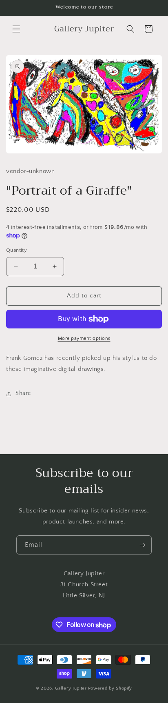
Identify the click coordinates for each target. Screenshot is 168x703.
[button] (16, 29)
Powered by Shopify (110, 688)
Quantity (16, 250)
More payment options (84, 338)
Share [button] (23, 393)
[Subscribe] (142, 544)
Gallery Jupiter (71, 688)
